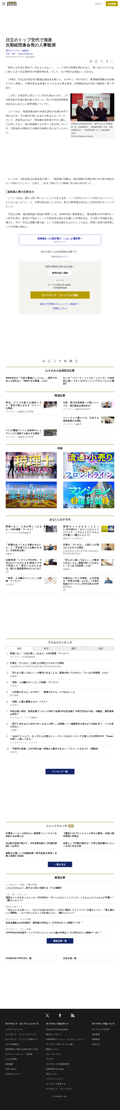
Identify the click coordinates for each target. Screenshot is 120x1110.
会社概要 (96, 1034)
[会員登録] (112, 3)
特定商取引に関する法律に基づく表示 (21, 1049)
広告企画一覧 (70, 958)
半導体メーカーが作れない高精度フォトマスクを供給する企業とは (31, 835)
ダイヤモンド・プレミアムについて (20, 1034)
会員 (100, 648)
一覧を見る (60, 864)
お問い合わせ (11, 1068)
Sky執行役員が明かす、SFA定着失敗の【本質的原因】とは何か (31, 844)
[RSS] (72, 1016)
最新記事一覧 (60, 940)
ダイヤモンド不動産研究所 (57, 1064)
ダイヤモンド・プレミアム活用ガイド (21, 1039)
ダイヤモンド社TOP (100, 1029)
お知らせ (96, 1044)
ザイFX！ (50, 1059)
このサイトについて (14, 1029)
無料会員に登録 (60, 272)
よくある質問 (11, 1059)
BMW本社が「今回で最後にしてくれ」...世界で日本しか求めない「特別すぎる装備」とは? (31, 379)
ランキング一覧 (60, 771)
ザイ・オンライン (54, 1054)
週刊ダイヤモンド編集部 (17, 50)
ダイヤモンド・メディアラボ (58, 1088)
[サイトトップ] (12, 4)
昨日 (46, 648)
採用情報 (96, 1039)
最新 (19, 648)
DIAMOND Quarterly (55, 1068)
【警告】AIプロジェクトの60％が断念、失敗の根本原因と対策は (88, 835)
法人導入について (13, 1073)
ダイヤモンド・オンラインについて (22, 1023)
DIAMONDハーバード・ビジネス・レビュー (65, 1039)
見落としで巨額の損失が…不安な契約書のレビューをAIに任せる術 (88, 844)
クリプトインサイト (55, 1078)
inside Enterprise (25, 53)
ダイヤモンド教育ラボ (55, 1083)
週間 (73, 648)
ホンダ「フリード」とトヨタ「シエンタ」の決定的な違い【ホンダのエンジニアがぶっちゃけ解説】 (88, 380)
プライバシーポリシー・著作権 (18, 1054)
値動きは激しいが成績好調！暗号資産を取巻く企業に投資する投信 (31, 854)
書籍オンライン (53, 1049)
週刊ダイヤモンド (54, 1034)
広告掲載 (9, 1064)
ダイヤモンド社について (103, 1023)
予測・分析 (11, 53)
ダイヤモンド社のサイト (57, 1023)
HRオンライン (52, 1073)
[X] (47, 1016)
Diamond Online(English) (57, 1029)
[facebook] (60, 1016)
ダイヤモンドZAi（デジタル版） (60, 1044)
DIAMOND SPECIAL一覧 (19, 958)
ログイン (99, 4)
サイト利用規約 (12, 1044)
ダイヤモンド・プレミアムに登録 (60, 295)
